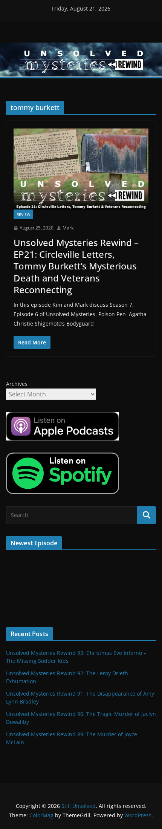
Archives (17, 383)
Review (23, 214)
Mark (68, 228)
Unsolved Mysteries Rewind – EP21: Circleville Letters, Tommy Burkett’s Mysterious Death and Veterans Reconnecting (76, 266)
